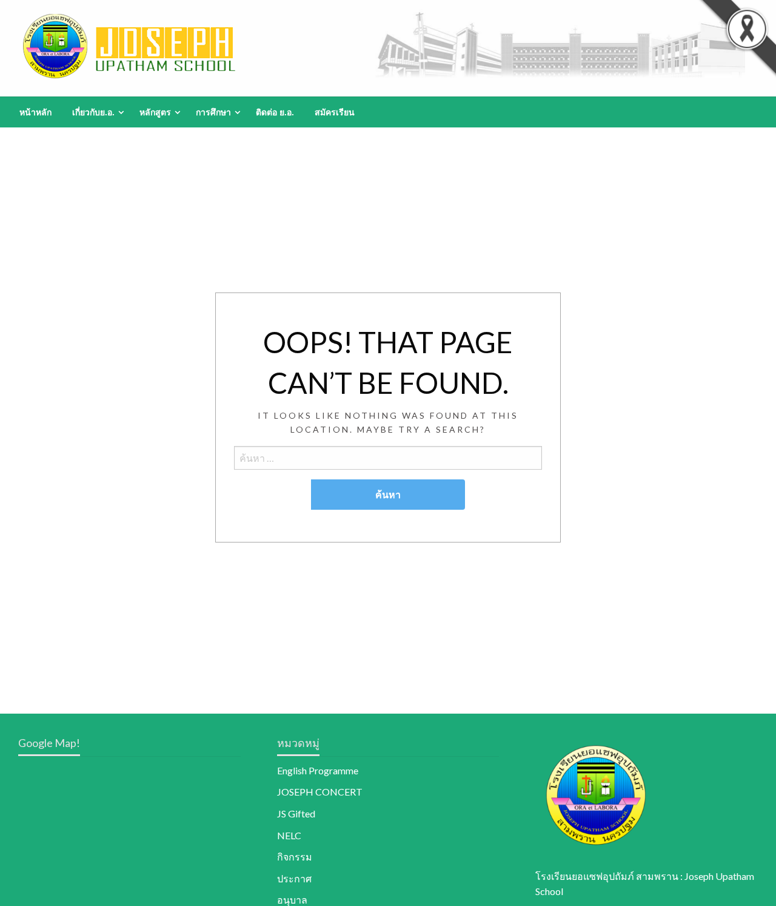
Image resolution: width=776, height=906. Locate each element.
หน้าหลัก (35, 112)
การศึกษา (213, 112)
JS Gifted (296, 813)
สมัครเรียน (335, 112)
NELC (289, 835)
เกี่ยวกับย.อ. (93, 112)
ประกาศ (294, 878)
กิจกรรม (294, 856)
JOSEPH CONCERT (320, 791)
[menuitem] (35, 112)
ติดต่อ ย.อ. (275, 112)
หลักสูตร (155, 112)
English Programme (317, 770)
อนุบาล (292, 899)
